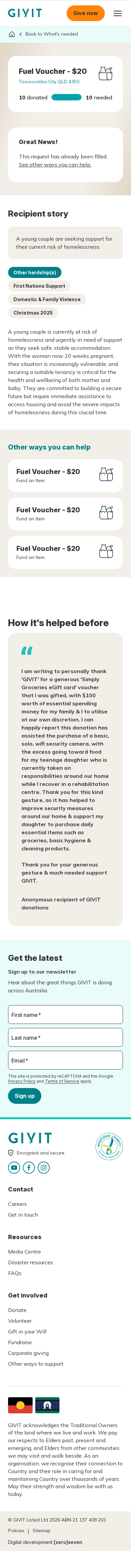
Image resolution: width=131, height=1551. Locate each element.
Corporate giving (28, 1353)
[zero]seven (68, 1542)
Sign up (25, 1095)
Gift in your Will (27, 1331)
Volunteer (20, 1320)
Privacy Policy (22, 1081)
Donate (17, 1310)
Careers (17, 1204)
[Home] (11, 34)
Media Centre (24, 1251)
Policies (16, 1530)
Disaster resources (30, 1262)
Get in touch (23, 1214)
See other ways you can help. (55, 164)
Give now (85, 13)
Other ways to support (35, 1363)
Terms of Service (62, 1081)
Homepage (25, 13)
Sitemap (41, 1530)
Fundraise (20, 1342)
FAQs (14, 1273)
